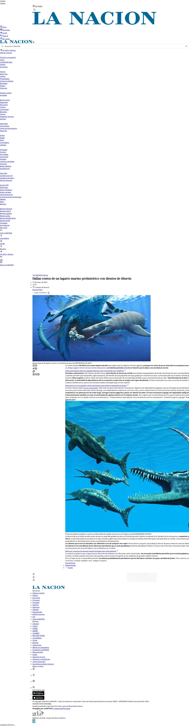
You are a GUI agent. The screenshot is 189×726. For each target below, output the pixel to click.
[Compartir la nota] (33, 368)
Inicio (4, 27)
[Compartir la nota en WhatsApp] (36, 368)
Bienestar (3, 112)
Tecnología (4, 154)
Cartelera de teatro (7, 178)
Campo (2, 76)
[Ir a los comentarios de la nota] (36, 365)
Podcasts (3, 164)
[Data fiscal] (33, 722)
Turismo (3, 152)
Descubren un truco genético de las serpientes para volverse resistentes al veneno (96, 385)
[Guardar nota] (33, 365)
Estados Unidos (6, 93)
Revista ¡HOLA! (5, 211)
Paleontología (70, 565)
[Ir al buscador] (34, 10)
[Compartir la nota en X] (36, 374)
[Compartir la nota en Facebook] (33, 374)
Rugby (2, 138)
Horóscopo (4, 157)
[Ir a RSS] (33, 688)
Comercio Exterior (6, 81)
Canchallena (4, 143)
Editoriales (4, 124)
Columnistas (4, 126)
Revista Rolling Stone (8, 218)
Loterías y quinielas (7, 161)
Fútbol (2, 135)
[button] (94, 153)
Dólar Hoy (3, 74)
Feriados (3, 159)
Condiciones (57, 708)
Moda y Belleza (5, 166)
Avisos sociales (5, 192)
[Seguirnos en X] (33, 675)
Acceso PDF (4, 185)
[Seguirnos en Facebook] (33, 669)
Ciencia (2, 114)
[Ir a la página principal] (94, 24)
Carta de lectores (6, 195)
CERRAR (2, 1)
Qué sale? (3, 173)
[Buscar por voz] (186, 46)
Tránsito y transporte (8, 57)
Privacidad (66, 708)
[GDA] (38, 716)
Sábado (3, 199)
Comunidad (4, 109)
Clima (2, 60)
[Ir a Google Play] (38, 694)
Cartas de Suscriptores (8, 128)
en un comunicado (91, 388)
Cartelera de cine (6, 176)
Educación (4, 105)
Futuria (2, 72)
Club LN (5, 36)
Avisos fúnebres (6, 190)
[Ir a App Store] (38, 699)
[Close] (33, 574)
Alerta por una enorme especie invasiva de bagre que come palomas (90, 551)
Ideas (2, 202)
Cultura (3, 107)
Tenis (2, 140)
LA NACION (37, 275)
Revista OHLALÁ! (6, 209)
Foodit (4, 33)
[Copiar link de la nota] (33, 371)
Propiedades (4, 79)
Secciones (6, 30)
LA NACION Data (6, 62)
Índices (2, 86)
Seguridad (4, 102)
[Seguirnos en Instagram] (33, 681)
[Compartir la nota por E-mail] (38, 374)
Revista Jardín (5, 221)
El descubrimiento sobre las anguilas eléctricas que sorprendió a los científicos (94, 371)
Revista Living (5, 216)
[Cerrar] (33, 42)
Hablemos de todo (7, 117)
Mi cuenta (6, 39)
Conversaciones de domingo (10, 197)
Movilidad (3, 83)
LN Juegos (3, 150)
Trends (70, 568)
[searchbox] (94, 46)
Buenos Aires (5, 100)
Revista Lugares (6, 213)
